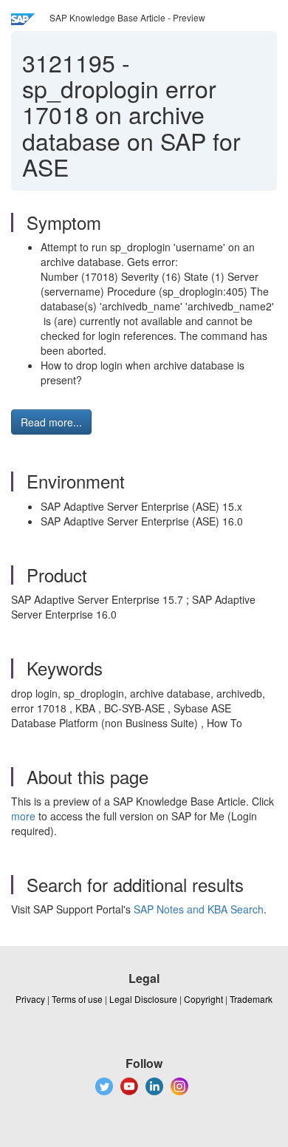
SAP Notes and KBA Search (199, 909)
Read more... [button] (51, 422)
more (23, 816)
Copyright (203, 999)
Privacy (30, 999)
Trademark (251, 999)
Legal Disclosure (143, 999)
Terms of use (77, 999)
